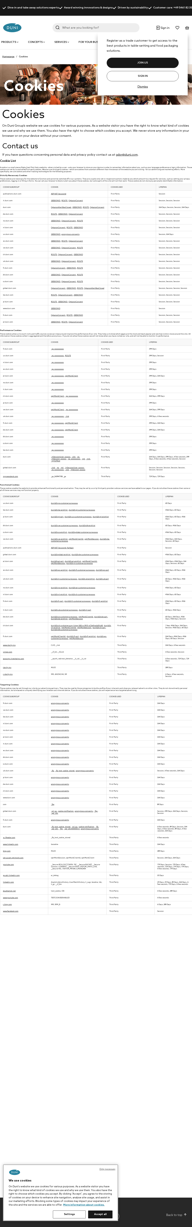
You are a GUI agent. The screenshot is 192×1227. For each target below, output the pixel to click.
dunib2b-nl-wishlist (59, 595)
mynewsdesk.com (10, 477)
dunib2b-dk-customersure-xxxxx (64, 630)
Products (8, 42)
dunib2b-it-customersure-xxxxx (64, 579)
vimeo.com (7, 652)
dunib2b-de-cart (101, 617)
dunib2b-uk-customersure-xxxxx (64, 610)
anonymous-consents (71, 234)
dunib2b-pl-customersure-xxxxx (82, 510)
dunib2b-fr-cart (57, 601)
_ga (78, 457)
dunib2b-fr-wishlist (100, 601)
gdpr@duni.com (127, 155)
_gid (83, 459)
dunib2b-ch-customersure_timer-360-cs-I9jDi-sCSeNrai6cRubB (77, 626)
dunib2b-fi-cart (73, 637)
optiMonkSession (92, 539)
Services (60, 42)
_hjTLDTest (55, 461)
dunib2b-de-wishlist (59, 619)
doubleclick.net (9, 891)
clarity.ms (7, 668)
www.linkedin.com (10, 844)
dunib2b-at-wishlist (73, 561)
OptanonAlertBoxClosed (61, 207)
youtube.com (8, 865)
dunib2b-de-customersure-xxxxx (85, 555)
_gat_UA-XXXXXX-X (72, 829)
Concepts (35, 42)
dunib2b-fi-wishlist (88, 637)
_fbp (52, 805)
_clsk (67, 416)
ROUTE (65, 201)
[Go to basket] (187, 28)
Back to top (174, 1215)
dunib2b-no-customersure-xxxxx (64, 503)
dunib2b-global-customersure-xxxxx (83, 532)
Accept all (100, 1214)
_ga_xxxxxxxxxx (57, 349)
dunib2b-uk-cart (102, 579)
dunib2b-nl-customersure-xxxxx (79, 563)
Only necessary (107, 1169)
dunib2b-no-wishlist (59, 588)
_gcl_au (54, 811)
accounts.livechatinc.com (13, 659)
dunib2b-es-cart (102, 570)
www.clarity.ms (9, 645)
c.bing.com (7, 905)
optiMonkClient (71, 376)
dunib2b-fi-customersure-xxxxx (82, 570)
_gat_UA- (54, 813)
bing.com (6, 851)
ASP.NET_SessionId (58, 194)
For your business (92, 42)
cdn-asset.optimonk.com (13, 858)
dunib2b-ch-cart (99, 628)
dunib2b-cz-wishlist (59, 532)
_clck (74, 457)
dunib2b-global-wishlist (61, 555)
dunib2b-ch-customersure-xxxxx (81, 595)
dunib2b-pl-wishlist (101, 517)
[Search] (58, 27)
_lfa (52, 771)
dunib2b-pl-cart (57, 517)
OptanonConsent (76, 201)
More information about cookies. (84, 1205)
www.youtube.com (10, 898)
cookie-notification (66, 811)
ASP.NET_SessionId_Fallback (62, 548)
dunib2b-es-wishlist (59, 570)
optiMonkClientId (76, 539)
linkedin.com (8, 882)
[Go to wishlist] (177, 28)
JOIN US (142, 62)
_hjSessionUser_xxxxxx (61, 457)
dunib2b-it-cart (85, 610)
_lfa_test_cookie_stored (65, 771)
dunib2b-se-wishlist (59, 539)
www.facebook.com (10, 911)
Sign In (143, 76)
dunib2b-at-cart (57, 561)
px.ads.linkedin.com (11, 876)
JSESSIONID (56, 201)
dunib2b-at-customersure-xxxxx (82, 588)
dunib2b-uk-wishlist (86, 579)
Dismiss (142, 87)
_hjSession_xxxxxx (59, 459)
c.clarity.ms (8, 674)
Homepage (8, 56)
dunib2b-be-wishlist (59, 510)
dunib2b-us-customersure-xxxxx (78, 517)
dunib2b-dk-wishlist (87, 526)
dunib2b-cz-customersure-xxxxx (64, 617)
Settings (69, 1214)
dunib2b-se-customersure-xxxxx (64, 526)
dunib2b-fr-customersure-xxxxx (77, 601)
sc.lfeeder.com (9, 838)
